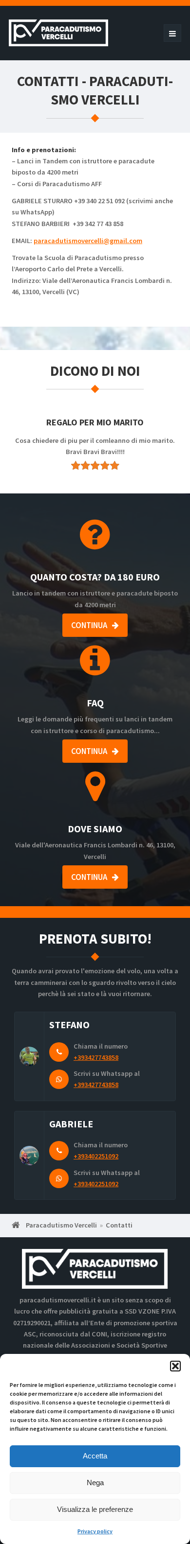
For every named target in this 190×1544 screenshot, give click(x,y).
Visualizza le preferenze (95, 1509)
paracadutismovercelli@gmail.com (88, 240)
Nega (95, 1482)
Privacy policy (95, 1531)
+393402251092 (96, 1156)
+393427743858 (96, 1057)
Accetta (95, 1456)
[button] (175, 1366)
